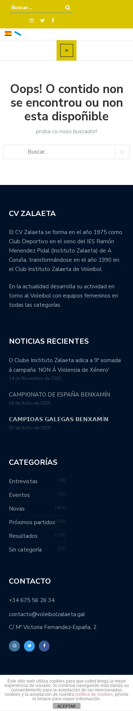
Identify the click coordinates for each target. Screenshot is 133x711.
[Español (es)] (8, 33)
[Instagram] (31, 20)
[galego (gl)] (17, 33)
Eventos (19, 495)
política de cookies (94, 694)
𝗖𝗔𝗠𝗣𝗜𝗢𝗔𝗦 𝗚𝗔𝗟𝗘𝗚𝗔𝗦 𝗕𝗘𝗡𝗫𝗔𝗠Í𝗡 (59, 419)
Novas (17, 508)
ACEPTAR (66, 706)
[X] (42, 20)
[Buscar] (67, 8)
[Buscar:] (34, 8)
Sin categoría (25, 549)
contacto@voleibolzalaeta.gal (47, 614)
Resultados (23, 536)
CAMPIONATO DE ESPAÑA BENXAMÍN (59, 394)
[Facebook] (53, 20)
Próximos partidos (32, 522)
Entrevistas (23, 481)
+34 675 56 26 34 (32, 600)
